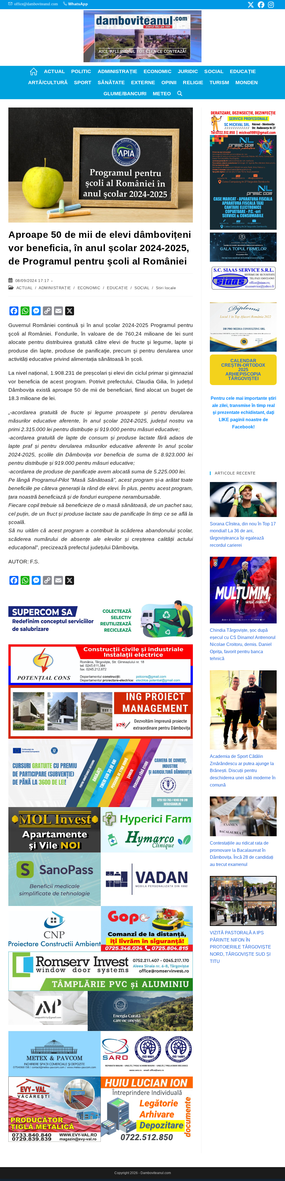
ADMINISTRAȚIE (55, 288)
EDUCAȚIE (117, 288)
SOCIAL (141, 288)
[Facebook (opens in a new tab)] (261, 4)
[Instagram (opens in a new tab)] (270, 4)
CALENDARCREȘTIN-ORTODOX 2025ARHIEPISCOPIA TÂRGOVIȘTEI (243, 369)
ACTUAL (24, 288)
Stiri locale (166, 288)
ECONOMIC (89, 288)
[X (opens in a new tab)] (251, 4)
